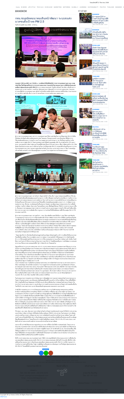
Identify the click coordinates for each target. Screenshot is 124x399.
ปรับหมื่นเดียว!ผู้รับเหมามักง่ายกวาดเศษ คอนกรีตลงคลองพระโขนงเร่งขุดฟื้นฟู (100, 35)
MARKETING (58, 7)
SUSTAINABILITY (93, 7)
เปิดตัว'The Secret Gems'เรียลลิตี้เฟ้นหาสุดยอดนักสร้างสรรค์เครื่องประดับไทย (100, 51)
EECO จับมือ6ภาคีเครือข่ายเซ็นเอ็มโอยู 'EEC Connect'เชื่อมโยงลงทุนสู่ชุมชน (100, 99)
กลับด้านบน (3, 396)
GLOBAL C (75, 7)
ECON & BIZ (48, 7)
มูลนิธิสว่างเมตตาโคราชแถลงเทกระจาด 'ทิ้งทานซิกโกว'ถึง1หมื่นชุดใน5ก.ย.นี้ (99, 83)
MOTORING (66, 7)
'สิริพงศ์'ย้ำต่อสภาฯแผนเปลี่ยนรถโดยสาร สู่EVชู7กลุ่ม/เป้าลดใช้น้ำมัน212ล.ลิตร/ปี (100, 66)
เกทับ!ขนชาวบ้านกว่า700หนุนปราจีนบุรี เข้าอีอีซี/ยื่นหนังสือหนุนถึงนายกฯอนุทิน (99, 133)
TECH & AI (40, 7)
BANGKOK (118, 7)
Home (18, 7)
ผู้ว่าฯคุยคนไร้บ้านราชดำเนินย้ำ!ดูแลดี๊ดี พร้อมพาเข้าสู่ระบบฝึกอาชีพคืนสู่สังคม (100, 20)
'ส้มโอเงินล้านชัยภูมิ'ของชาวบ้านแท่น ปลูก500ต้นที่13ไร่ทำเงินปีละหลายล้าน (100, 166)
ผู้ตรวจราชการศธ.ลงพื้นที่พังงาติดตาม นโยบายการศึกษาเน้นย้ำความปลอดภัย (99, 116)
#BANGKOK (46, 349)
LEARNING (83, 7)
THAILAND (110, 7)
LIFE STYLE (31, 7)
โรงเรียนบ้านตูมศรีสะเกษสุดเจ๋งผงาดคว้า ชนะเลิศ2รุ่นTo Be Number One (99, 150)
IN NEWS (24, 7)
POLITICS (103, 7)
